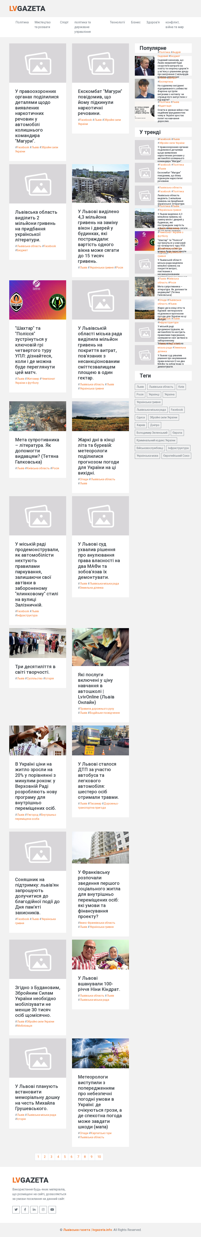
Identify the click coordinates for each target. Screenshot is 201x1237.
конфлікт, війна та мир (174, 24)
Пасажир (95, 803)
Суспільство (35, 678)
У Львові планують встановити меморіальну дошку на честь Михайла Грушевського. (37, 1097)
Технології (117, 22)
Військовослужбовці (150, 448)
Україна (169, 394)
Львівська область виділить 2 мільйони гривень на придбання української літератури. (36, 226)
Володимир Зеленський (152, 432)
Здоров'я (153, 22)
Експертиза (166, 81)
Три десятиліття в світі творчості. (35, 669)
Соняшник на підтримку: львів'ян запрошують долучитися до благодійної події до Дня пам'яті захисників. (37, 896)
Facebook (23, 147)
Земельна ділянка (91, 587)
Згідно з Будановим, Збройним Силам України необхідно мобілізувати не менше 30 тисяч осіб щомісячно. (37, 1001)
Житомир (33, 378)
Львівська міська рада (104, 583)
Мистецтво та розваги (43, 24)
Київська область (38, 468)
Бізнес (136, 22)
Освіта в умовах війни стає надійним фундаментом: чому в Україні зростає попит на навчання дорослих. (173, 116)
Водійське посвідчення (105, 712)
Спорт (64, 22)
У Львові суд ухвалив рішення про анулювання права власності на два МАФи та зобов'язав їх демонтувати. (99, 560)
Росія (119, 267)
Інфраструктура (27, 615)
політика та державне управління (82, 27)
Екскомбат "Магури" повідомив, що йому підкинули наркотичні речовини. (100, 102)
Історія (49, 678)
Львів (35, 147)
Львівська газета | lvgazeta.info (87, 1230)
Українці (154, 394)
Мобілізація (24, 1025)
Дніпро (172, 77)
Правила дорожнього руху (97, 708)
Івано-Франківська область (97, 922)
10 (99, 1157)
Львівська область (29, 246)
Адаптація (165, 105)
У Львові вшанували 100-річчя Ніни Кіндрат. (99, 983)
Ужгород (32, 814)
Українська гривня (102, 267)
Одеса (141, 417)
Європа (177, 432)
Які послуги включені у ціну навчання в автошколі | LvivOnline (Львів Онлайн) (96, 688)
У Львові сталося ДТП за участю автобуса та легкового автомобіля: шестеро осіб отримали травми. (98, 780)
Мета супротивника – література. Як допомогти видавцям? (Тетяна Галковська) (37, 451)
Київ (181, 386)
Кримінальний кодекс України (156, 440)
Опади (84, 479)
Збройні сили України (40, 1021)
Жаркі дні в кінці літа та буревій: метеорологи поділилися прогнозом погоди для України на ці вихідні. (98, 456)
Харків (141, 425)
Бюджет (22, 250)
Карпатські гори (101, 1133)
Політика (22, 22)
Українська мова (147, 455)
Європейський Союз (176, 455)
